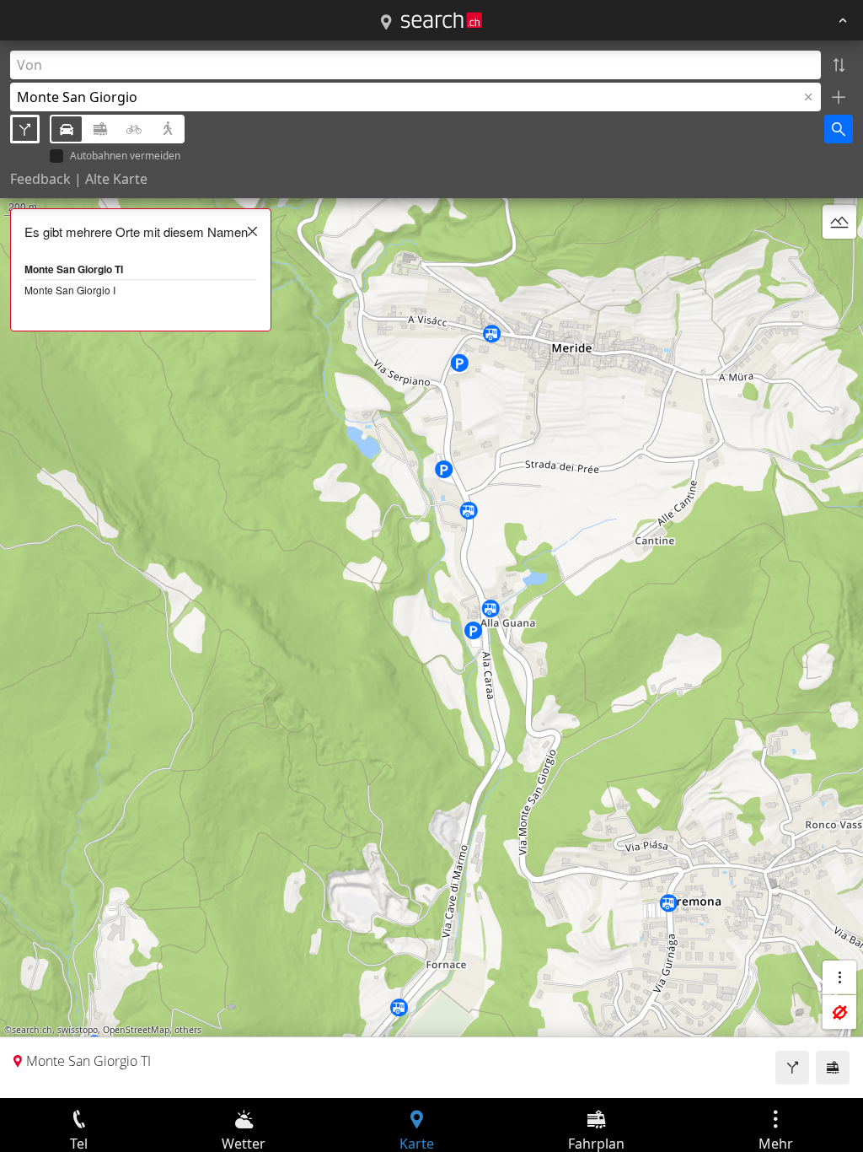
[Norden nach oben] (839, 262)
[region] (431, 569)
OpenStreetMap (136, 1030)
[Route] (792, 1068)
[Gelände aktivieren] (839, 222)
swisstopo (77, 1030)
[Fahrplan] (833, 1068)
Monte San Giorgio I (69, 290)
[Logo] (441, 20)
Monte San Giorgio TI (73, 269)
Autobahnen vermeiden (125, 156)
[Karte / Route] (386, 22)
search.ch (32, 1030)
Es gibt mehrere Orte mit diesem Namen (136, 231)
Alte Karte (116, 179)
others (187, 1030)
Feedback (40, 179)
